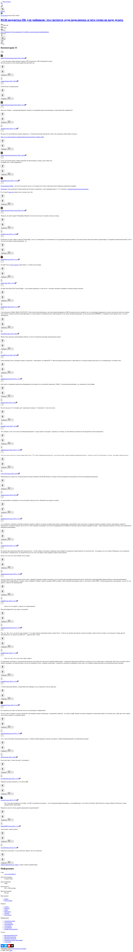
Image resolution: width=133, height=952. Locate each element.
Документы (7, 926)
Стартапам (7, 942)
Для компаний (8, 924)
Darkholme (4, 307)
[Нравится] (2, 66)
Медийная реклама (10, 937)
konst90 (3, 355)
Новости (7, 908)
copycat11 (4, 473)
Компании (7, 911)
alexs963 (3, 334)
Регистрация (8, 900)
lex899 (3, 601)
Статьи (6, 907)
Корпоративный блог (11, 935)
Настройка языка (6, 948)
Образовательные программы (13, 940)
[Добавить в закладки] (9, 74)
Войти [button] (3, 11)
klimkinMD (4, 826)
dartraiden (3, 180)
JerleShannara (5, 379)
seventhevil (4, 778)
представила (14, 265)
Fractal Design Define (7, 186)
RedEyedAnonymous (7, 58)
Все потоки (7, 1)
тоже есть (11, 192)
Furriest (3, 800)
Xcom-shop (4, 15)
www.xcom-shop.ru (10, 874)
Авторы (6, 913)
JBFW (2, 757)
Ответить (4, 75)
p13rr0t (3, 234)
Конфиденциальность (11, 929)
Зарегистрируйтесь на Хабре (9, 864)
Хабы (6, 910)
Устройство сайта (9, 921)
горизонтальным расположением (78, 189)
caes (2, 283)
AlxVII (3, 847)
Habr (10, 950)
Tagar (2, 402)
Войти (6, 899)
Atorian (3, 81)
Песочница (7, 915)
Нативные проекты (10, 938)
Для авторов (8, 922)
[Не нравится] (2, 71)
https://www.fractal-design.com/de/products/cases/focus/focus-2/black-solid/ (22, 137)
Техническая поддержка (18, 948)
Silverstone (4, 189)
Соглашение (8, 927)
